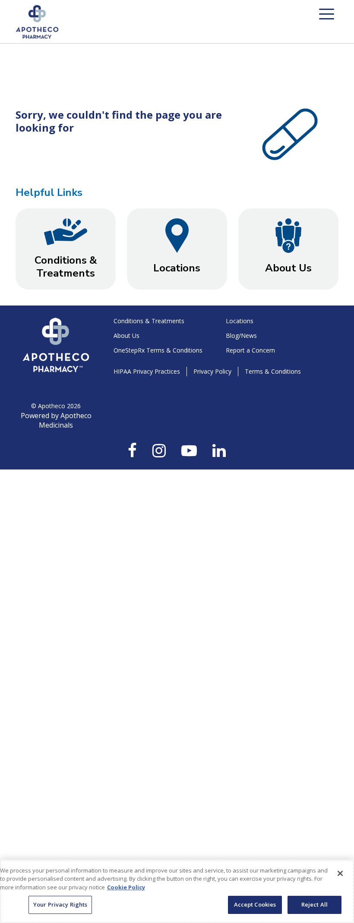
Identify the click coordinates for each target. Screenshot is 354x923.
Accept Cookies (255, 904)
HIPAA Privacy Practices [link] (147, 371)
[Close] (340, 873)
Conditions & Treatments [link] (149, 321)
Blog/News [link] (241, 335)
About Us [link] (126, 335)
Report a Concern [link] (250, 350)
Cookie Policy (126, 887)
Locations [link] (239, 321)
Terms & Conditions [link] (273, 371)
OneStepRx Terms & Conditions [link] (158, 350)
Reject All (314, 904)
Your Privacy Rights (60, 904)
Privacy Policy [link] (212, 371)
